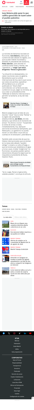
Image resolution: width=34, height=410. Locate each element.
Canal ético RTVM (17, 382)
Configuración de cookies (17, 396)
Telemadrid (17, 343)
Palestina (18, 209)
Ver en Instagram (14, 333)
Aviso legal (17, 391)
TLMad (11, 6)
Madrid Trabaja (15, 238)
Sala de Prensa (17, 360)
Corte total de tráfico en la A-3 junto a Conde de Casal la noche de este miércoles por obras (5, 270)
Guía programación (17, 352)
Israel (13, 209)
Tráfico (12, 268)
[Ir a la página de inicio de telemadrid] (8, 2)
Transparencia (17, 365)
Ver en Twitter (9, 333)
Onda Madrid (20, 6)
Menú (31, 2)
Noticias (5, 6)
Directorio (17, 368)
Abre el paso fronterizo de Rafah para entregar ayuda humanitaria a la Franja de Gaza (6, 164)
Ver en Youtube (30, 333)
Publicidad (17, 371)
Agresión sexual (15, 255)
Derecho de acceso (17, 374)
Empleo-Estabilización (17, 377)
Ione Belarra (6, 211)
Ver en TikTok (19, 333)
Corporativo (17, 358)
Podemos (24, 209)
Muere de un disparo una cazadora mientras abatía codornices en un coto (5, 224)
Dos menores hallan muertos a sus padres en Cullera (5, 232)
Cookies (17, 393)
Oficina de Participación (17, 385)
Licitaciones (17, 379)
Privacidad (17, 388)
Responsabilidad (17, 363)
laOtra (17, 349)
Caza (11, 221)
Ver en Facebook (3, 333)
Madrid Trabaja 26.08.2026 (5, 250)
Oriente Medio (7, 11)
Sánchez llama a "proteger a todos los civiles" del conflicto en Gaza (6, 105)
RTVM (17, 338)
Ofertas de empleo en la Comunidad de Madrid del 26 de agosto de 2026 (5, 241)
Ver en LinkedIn (25, 333)
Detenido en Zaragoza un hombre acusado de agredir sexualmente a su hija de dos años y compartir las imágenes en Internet (5, 258)
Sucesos (13, 230)
